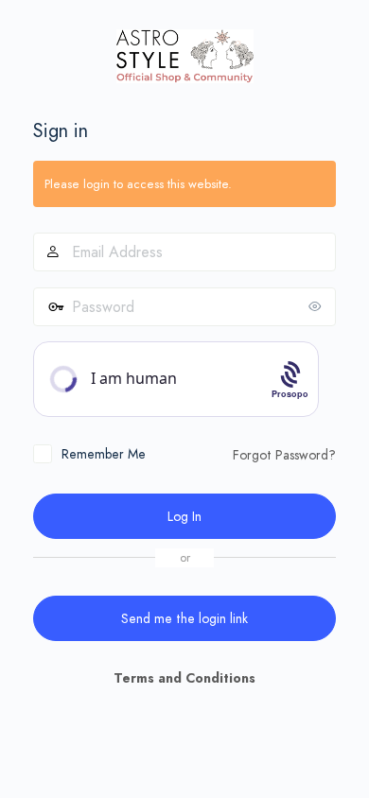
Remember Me (104, 453)
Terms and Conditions (184, 677)
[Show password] (317, 306)
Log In (184, 516)
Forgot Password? (284, 454)
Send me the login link (184, 618)
